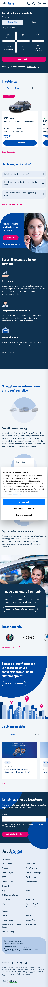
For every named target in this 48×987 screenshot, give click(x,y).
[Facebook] (12, 962)
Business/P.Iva (13, 88)
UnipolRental (7, 864)
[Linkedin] (17, 962)
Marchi (28, 915)
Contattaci (6, 899)
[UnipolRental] (24, 851)
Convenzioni (30, 864)
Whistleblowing (8, 932)
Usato (4, 915)
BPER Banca (6, 877)
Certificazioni (31, 868)
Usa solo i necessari (24, 515)
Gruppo (5, 868)
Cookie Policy (31, 920)
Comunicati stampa (33, 873)
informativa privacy (25, 824)
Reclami (5, 911)
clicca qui (17, 494)
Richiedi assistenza (10, 895)
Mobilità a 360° (8, 873)
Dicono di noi (7, 886)
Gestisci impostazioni (22, 508)
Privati (35, 88)
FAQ (3, 904)
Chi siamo (6, 859)
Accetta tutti (24, 502)
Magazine (35, 734)
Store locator (31, 899)
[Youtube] (21, 962)
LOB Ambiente (31, 882)
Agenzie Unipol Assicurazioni (32, 905)
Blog (3, 891)
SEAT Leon (8, 118)
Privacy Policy (7, 920)
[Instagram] (26, 962)
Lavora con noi (7, 882)
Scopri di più (31, 67)
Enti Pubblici (31, 877)
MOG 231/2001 (31, 924)
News (13, 734)
